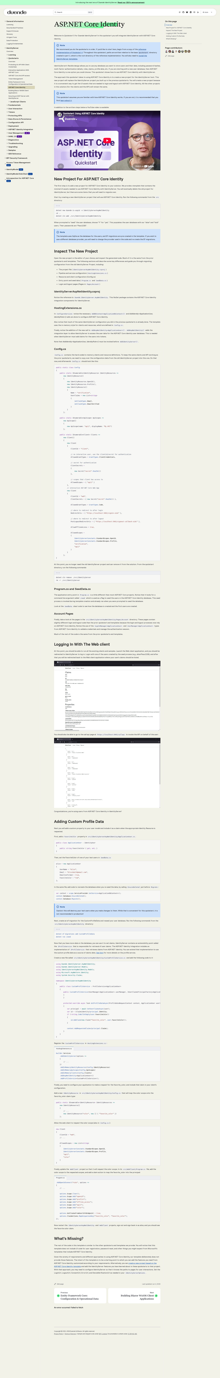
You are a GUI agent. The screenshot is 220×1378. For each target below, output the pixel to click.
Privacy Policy (58, 1334)
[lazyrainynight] (176, 51)
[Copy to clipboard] (157, 210)
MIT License (103, 1334)
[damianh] (173, 51)
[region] (107, 1000)
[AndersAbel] (189, 51)
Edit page (171, 56)
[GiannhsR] (182, 51)
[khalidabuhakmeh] (169, 51)
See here (99, 953)
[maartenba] (166, 51)
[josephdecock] (185, 51)
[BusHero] (179, 51)
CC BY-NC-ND (132, 1334)
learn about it (66, 100)
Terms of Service (70, 1334)
